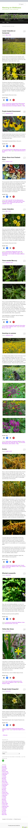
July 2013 (4, 796)
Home (3, 22)
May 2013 (4, 799)
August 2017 (4, 768)
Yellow (17, 104)
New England (14, 105)
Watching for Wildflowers (11, 7)
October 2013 (4, 792)
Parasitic (22, 565)
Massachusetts (22, 103)
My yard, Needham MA (10, 325)
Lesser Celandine (8, 209)
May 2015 (4, 778)
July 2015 (4, 775)
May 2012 (4, 811)
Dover (7, 200)
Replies (8, 683)
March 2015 (4, 781)
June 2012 (4, 810)
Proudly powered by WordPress (14, 825)
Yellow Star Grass (8, 629)
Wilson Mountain (5, 443)
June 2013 (4, 798)
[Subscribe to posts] (3, 761)
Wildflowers (14, 104)
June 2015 (4, 777)
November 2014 (5, 784)
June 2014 (4, 788)
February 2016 (5, 771)
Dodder (4, 449)
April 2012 (4, 813)
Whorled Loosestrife (9, 573)
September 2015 (5, 773)
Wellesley (4, 104)
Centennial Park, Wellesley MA (11, 103)
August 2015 (4, 774)
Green (16, 200)
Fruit (13, 200)
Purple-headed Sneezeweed (11, 111)
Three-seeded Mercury (9, 260)
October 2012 (4, 804)
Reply (23, 105)
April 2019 (4, 767)
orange (14, 201)
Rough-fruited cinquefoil (17, 729)
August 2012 (4, 807)
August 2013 (4, 795)
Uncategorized (14, 441)
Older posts (4, 735)
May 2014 (4, 789)
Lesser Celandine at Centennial (8, 32)
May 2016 (4, 770)
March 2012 (4, 814)
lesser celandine (11, 253)
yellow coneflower (12, 443)
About (8, 22)
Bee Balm (23, 442)
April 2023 (4, 766)
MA (18, 103)
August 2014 (4, 785)
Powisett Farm (12, 202)
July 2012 (4, 809)
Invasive (19, 251)
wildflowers (19, 105)
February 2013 (5, 803)
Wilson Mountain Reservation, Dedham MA (13, 442)
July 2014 (4, 786)
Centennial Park (5, 253)
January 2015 (4, 782)
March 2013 (4, 802)
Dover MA (10, 200)
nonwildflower (10, 201)
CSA (6, 202)
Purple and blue (19, 201)
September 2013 (5, 793)
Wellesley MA (8, 104)
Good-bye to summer (9, 333)
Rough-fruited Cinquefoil (10, 689)
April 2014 (4, 791)
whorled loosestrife (8, 623)
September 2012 (5, 806)
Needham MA (4, 201)
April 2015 (4, 780)
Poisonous (10, 252)
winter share (17, 202)
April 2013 (4, 800)
